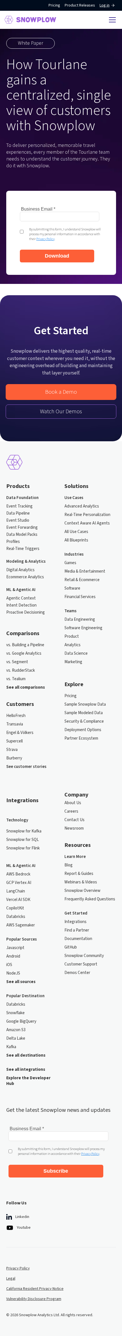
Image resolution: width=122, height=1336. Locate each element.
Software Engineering (83, 628)
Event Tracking (19, 506)
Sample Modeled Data (83, 713)
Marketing (73, 662)
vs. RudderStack (20, 670)
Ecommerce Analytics (25, 577)
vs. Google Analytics (23, 653)
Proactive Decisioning (25, 612)
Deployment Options (82, 730)
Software (72, 588)
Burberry (14, 758)
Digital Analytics (20, 570)
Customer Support (80, 964)
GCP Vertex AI (18, 883)
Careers (71, 811)
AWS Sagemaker (20, 925)
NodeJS (13, 973)
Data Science (76, 653)
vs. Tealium (16, 679)
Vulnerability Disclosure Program (33, 1299)
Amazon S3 (16, 1030)
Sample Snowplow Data (85, 704)
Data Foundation (22, 498)
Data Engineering (79, 619)
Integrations (75, 922)
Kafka (11, 1047)
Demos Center (77, 973)
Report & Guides (78, 874)
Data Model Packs (21, 535)
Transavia (14, 724)
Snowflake (15, 1013)
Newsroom (74, 828)
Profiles (13, 542)
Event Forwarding (22, 527)
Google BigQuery (21, 1021)
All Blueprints (76, 540)
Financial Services (80, 597)
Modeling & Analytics (26, 561)
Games (70, 563)
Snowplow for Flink (23, 848)
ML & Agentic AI (20, 590)
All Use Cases (76, 532)
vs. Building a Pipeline (25, 645)
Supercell (14, 741)
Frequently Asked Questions (89, 899)
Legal (10, 1278)
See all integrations (25, 1069)
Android (13, 956)
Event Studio (17, 520)
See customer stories (26, 767)
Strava (12, 750)
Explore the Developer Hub (28, 1081)
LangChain (15, 891)
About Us (72, 803)
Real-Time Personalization (87, 515)
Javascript (15, 948)
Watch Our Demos (61, 412)
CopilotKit (15, 908)
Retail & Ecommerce (82, 580)
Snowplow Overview (82, 891)
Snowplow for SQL (22, 840)
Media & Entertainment (84, 571)
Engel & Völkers (19, 733)
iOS (9, 965)
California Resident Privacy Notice (35, 1289)
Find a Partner (76, 930)
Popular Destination (25, 996)
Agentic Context (21, 598)
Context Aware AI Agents (87, 523)
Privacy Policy (18, 1268)
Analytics (72, 645)
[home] (30, 19)
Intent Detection (21, 605)
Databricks (15, 917)
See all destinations (25, 1055)
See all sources (20, 982)
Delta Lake (15, 1038)
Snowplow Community (84, 956)
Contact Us (74, 820)
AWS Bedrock (18, 874)
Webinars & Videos (80, 882)
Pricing (54, 5)
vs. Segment (17, 662)
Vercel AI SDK (18, 900)
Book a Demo (61, 392)
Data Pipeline (18, 513)
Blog (68, 865)
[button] (111, 20)
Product (71, 636)
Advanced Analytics (81, 506)
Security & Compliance (84, 721)
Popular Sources (21, 939)
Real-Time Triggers (22, 549)
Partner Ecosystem (81, 738)
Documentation (78, 939)
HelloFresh (16, 716)
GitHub (70, 947)
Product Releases (80, 5)
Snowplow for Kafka (23, 831)
